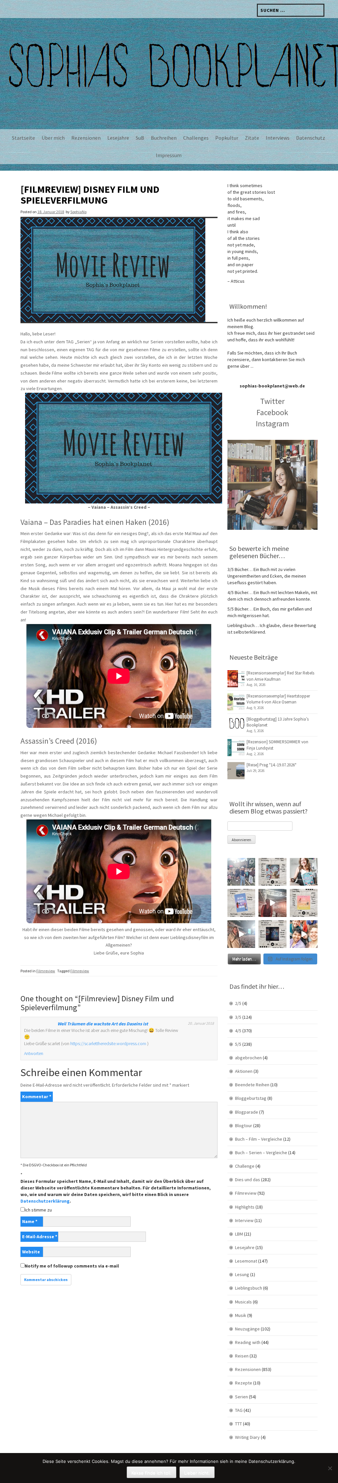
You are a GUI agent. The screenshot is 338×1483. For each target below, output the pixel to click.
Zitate (252, 137)
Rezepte (243, 1383)
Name (29, 1221)
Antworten (33, 1053)
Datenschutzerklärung (45, 1201)
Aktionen (244, 1071)
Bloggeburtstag (250, 1098)
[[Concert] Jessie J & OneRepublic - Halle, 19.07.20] (241, 872)
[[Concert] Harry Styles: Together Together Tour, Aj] (272, 903)
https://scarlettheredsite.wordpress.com (108, 1043)
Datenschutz (310, 137)
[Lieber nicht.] (329, 1468)
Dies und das (247, 1180)
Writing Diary (247, 1437)
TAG (239, 1410)
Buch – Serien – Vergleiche (261, 1152)
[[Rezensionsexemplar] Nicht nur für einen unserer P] (272, 872)
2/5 (238, 1003)
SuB (140, 137)
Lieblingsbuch (248, 1288)
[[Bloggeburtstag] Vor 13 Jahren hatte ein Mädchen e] (304, 872)
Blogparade (246, 1112)
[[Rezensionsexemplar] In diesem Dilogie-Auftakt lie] (272, 934)
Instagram (272, 423)
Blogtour (243, 1125)
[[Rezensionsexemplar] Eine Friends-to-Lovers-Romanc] (241, 903)
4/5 (238, 1031)
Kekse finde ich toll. (151, 1472)
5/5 (238, 1044)
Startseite (23, 137)
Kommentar (36, 1096)
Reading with (247, 1342)
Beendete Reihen (252, 1085)
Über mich (53, 137)
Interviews (277, 137)
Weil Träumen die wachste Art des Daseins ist (102, 1024)
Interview (244, 1220)
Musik (240, 1315)
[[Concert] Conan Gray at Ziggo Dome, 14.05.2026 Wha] (241, 934)
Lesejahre (118, 137)
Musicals (243, 1302)
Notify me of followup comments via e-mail (72, 1266)
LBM (239, 1234)
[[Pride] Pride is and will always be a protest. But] (304, 934)
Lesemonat (246, 1261)
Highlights (244, 1207)
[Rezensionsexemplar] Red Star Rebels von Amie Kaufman (280, 676)
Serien (241, 1397)
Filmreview (45, 970)
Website (31, 1252)
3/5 (238, 1017)
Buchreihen (164, 137)
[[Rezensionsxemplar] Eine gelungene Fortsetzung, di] (304, 903)
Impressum (169, 155)
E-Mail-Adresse (39, 1237)
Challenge (244, 1166)
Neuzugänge (247, 1329)
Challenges (196, 137)
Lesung (242, 1274)
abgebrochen (248, 1058)
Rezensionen (86, 137)
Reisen (242, 1356)
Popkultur (226, 137)
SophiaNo (78, 211)
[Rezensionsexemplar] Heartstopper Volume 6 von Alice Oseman (278, 699)
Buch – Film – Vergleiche (258, 1139)
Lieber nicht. (197, 1472)
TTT (238, 1424)
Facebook (272, 412)
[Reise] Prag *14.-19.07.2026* (271, 765)
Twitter (272, 401)
